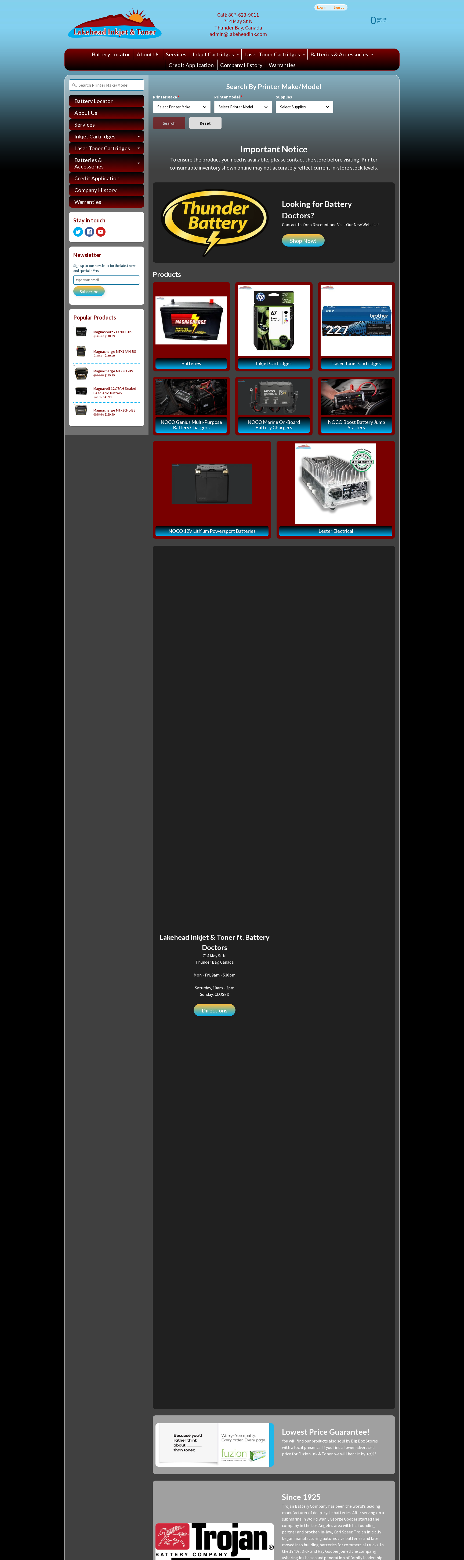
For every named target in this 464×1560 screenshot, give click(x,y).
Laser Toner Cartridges (275, 55)
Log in (321, 7)
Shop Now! (303, 240)
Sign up (339, 7)
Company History (241, 65)
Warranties (282, 65)
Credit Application (191, 65)
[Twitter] (78, 232)
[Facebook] (89, 232)
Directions (214, 1010)
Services (176, 54)
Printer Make (165, 97)
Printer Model (227, 97)
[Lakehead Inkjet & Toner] (114, 24)
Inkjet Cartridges (217, 55)
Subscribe (89, 291)
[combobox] (182, 107)
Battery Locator (111, 54)
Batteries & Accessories (342, 55)
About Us (148, 54)
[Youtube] (101, 232)
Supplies (284, 97)
